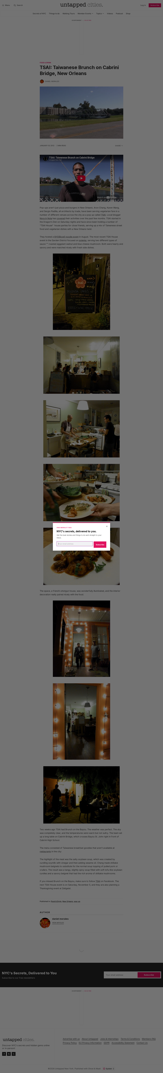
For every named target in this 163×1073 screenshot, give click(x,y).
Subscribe (100, 545)
